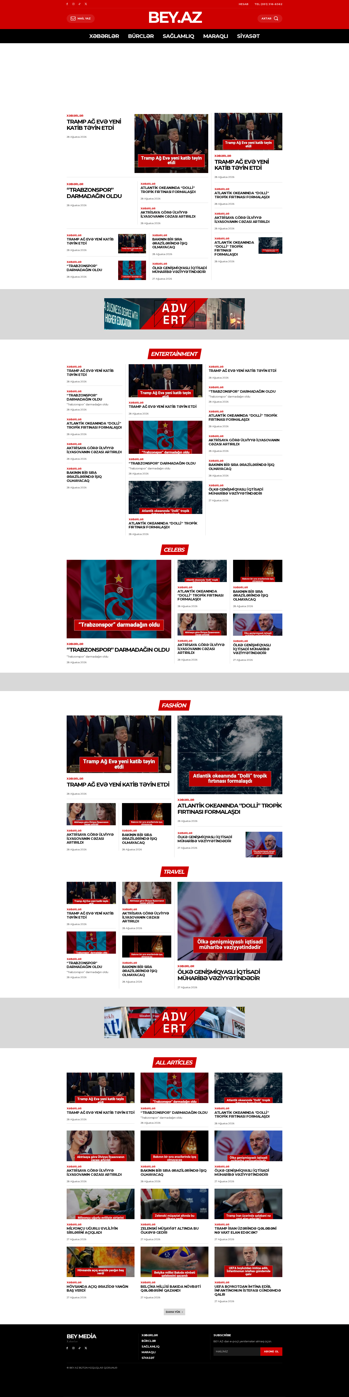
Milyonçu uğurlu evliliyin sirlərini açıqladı (92, 1230)
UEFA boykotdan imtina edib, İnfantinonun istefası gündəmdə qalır (247, 1290)
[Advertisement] (174, 73)
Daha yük (173, 1311)
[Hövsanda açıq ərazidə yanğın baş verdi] (101, 1262)
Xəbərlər (75, 115)
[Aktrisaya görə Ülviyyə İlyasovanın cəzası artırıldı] (202, 624)
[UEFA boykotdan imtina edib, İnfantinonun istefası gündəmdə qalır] (248, 1262)
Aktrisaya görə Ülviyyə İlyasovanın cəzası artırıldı (168, 214)
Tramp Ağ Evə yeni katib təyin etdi (94, 124)
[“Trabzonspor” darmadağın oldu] (132, 270)
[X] (86, 4)
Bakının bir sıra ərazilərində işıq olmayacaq (169, 243)
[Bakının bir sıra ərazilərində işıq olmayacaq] (258, 571)
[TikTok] (80, 4)
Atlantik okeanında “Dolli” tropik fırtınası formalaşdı (168, 190)
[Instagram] (73, 4)
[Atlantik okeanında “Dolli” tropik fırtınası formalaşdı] (270, 245)
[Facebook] (67, 4)
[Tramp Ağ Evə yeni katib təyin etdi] (171, 143)
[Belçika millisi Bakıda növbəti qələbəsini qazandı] (174, 1262)
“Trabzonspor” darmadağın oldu (94, 192)
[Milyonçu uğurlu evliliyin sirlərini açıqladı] (101, 1204)
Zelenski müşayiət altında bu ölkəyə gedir (170, 1230)
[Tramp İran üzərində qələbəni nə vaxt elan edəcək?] (248, 1204)
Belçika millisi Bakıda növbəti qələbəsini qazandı (171, 1289)
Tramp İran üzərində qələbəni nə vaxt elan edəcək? (245, 1230)
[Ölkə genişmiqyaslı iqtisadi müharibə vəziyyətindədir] (258, 625)
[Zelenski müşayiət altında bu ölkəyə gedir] (174, 1204)
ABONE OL (271, 1351)
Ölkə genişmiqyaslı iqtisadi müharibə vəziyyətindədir (179, 270)
